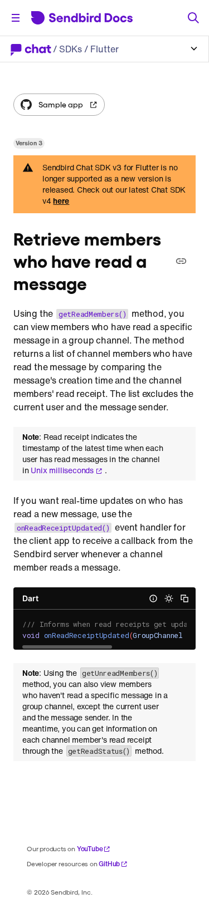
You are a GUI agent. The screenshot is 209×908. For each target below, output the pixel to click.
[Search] (193, 18)
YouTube (90, 848)
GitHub (109, 863)
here (61, 201)
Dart (30, 598)
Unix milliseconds (62, 470)
